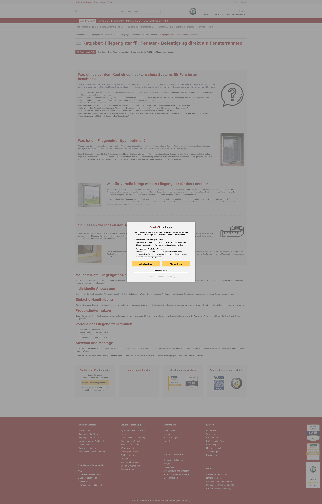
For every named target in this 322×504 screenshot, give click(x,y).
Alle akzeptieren (146, 264)
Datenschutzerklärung (166, 277)
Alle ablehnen (176, 264)
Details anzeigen (161, 270)
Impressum (151, 277)
